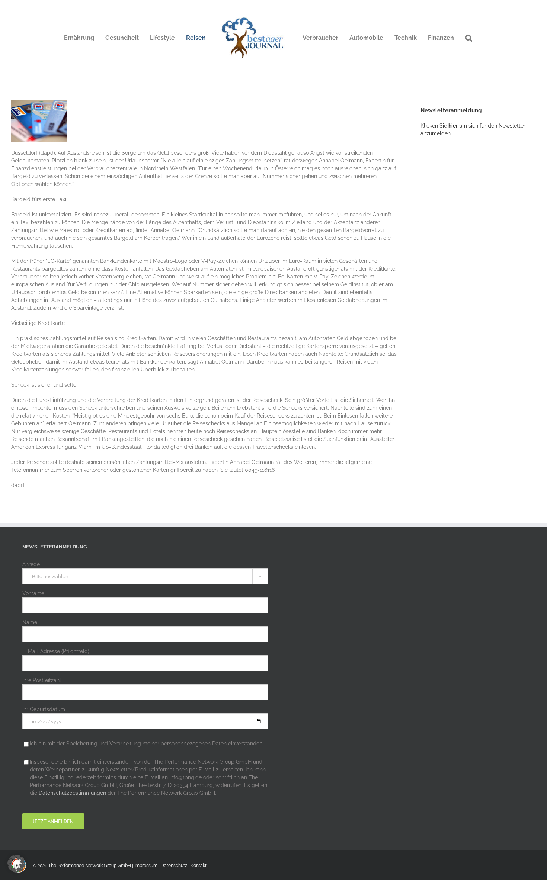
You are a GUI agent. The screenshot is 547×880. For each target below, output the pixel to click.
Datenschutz (174, 865)
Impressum (145, 865)
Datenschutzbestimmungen (72, 793)
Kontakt (199, 865)
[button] (468, 38)
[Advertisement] (476, 265)
